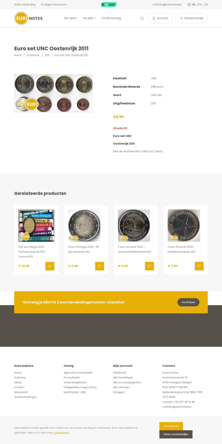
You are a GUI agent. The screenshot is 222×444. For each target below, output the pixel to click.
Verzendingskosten (75, 382)
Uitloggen (119, 392)
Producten (33, 55)
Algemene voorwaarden (78, 372)
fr (200, 4)
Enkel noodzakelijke (176, 434)
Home (18, 55)
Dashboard (119, 372)
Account (162, 18)
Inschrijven (188, 302)
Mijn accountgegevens (127, 382)
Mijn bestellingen (123, 377)
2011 (47, 55)
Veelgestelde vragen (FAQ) (80, 387)
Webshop (20, 377)
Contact (19, 387)
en (206, 4)
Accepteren (171, 426)
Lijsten (18, 382)
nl (194, 4)
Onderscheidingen (25, 397)
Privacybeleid (72, 377)
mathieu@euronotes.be (167, 4)
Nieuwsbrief (21, 392)
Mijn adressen (121, 387)
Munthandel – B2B (74, 392)
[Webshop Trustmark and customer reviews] (112, 4)
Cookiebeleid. (61, 432)
